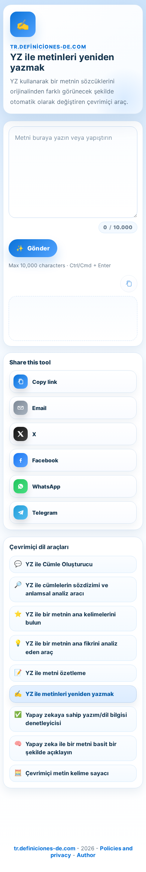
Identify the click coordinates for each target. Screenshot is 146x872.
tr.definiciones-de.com (48, 47)
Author (86, 855)
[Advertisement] (73, 813)
